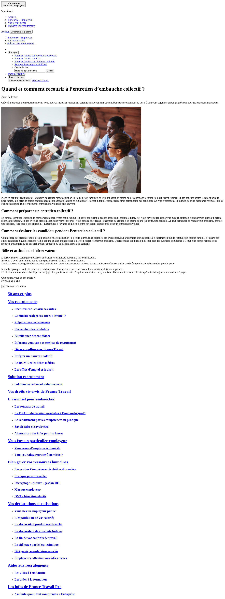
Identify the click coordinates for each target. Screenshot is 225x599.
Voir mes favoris (40, 80)
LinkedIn (34, 61)
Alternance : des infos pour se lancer (38, 433)
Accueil (12, 17)
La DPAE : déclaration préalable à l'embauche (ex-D (49, 413)
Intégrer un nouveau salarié (33, 356)
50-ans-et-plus (19, 294)
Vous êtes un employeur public (35, 511)
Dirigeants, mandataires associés (36, 551)
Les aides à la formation (30, 579)
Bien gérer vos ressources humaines (38, 462)
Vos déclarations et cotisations (33, 503)
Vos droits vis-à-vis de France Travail (39, 391)
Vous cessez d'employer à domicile (37, 448)
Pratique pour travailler (30, 476)
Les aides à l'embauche (29, 572)
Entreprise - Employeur (20, 19)
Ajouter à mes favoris (19, 80)
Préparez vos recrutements (21, 25)
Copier (50, 70)
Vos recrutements (17, 22)
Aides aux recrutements (28, 565)
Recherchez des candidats (31, 329)
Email (30, 64)
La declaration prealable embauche (38, 524)
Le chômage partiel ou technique (36, 544)
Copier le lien (21, 67)
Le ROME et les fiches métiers (34, 362)
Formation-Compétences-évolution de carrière (45, 469)
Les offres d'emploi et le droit (33, 369)
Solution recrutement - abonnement (38, 384)
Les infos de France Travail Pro (34, 586)
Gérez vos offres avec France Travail (38, 349)
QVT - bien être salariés (30, 496)
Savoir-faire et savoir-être (31, 426)
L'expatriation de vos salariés (34, 517)
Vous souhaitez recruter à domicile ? (38, 454)
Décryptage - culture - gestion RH (36, 483)
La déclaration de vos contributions (38, 531)
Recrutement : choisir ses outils (35, 309)
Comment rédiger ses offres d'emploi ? (40, 315)
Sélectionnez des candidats (32, 336)
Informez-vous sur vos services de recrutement (45, 342)
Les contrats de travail (29, 406)
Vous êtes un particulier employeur (37, 441)
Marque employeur (27, 489)
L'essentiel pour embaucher (31, 399)
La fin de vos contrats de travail (35, 538)
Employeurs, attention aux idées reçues (40, 558)
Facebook (35, 55)
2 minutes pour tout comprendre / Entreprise (44, 594)
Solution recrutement (26, 377)
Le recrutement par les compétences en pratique (46, 420)
